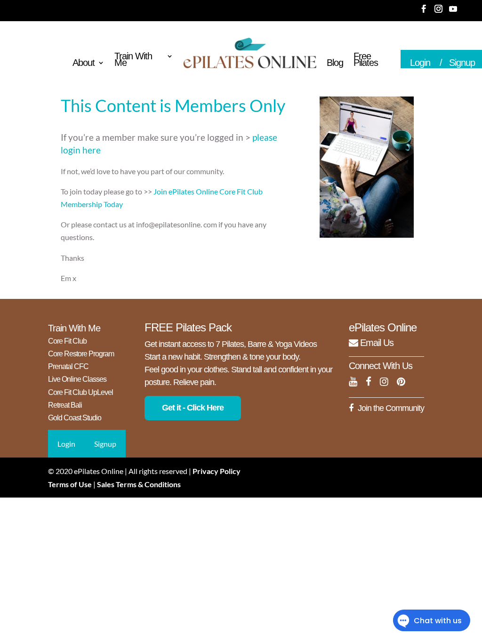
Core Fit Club (67, 341)
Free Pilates (365, 60)
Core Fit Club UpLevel (80, 392)
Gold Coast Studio (74, 418)
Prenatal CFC (68, 366)
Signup (105, 443)
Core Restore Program (81, 354)
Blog (335, 63)
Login (420, 62)
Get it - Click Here (193, 407)
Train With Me (133, 60)
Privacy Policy (217, 470)
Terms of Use (70, 484)
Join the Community (391, 408)
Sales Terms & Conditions (139, 484)
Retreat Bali (65, 405)
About (83, 63)
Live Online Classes (77, 379)
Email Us (376, 343)
